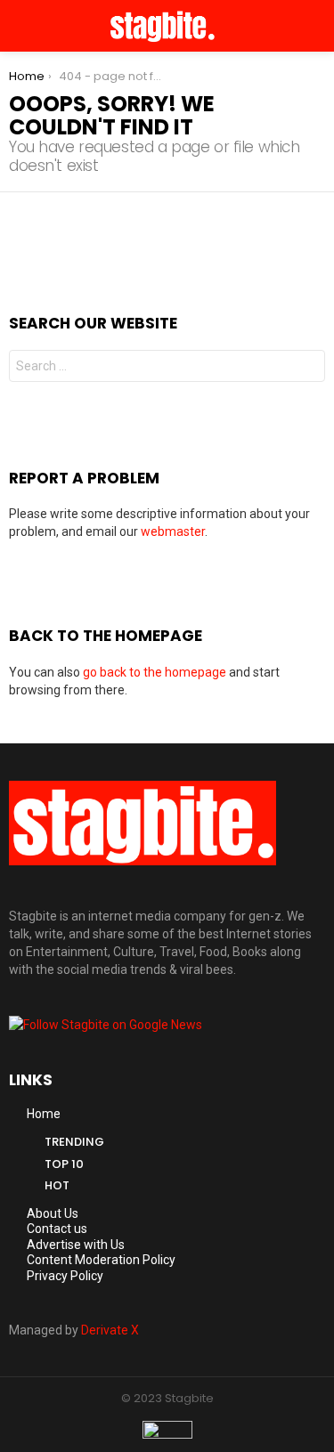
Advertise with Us (76, 1244)
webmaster (173, 531)
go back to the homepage (154, 672)
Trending (74, 1141)
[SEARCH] (318, 26)
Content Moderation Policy (101, 1260)
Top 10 (64, 1164)
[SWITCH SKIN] (295, 26)
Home (44, 1114)
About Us (52, 1213)
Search (307, 368)
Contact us (57, 1228)
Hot (57, 1185)
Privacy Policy (65, 1276)
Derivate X (110, 1330)
